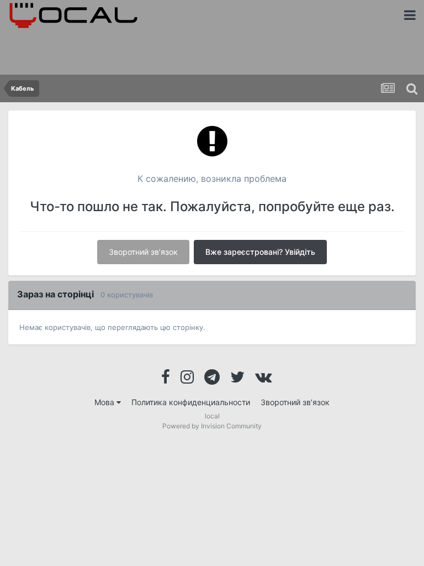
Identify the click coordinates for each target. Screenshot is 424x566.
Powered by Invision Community (212, 426)
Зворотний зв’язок (143, 251)
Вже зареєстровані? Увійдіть (260, 251)
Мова (105, 402)
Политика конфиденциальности (190, 402)
